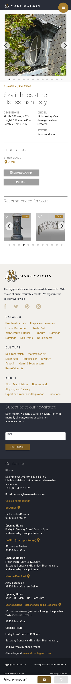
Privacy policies (42, 664)
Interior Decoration (16, 328)
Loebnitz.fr (11, 358)
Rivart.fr (46, 358)
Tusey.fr (10, 363)
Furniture (40, 333)
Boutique (13, 507)
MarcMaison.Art (37, 354)
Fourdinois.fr (30, 358)
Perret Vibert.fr (14, 368)
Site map (54, 673)
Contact (63, 673)
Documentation (14, 354)
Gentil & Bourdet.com (31, 363)
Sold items (26, 338)
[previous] (6, 45)
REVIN (9, 162)
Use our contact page (17, 500)
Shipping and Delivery (17, 389)
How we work (40, 384)
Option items (44, 338)
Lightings (55, 333)
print (21, 182)
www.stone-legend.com (37, 653)
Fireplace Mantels (15, 323)
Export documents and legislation (24, 394)
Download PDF (21, 172)
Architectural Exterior (17, 333)
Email (9, 434)
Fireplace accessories (42, 323)
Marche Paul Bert (18, 576)
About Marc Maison (16, 384)
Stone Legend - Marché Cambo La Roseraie (33, 605)
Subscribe (18, 447)
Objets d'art (38, 328)
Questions (54, 394)
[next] (65, 45)
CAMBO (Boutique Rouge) (23, 540)
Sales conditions (59, 664)
